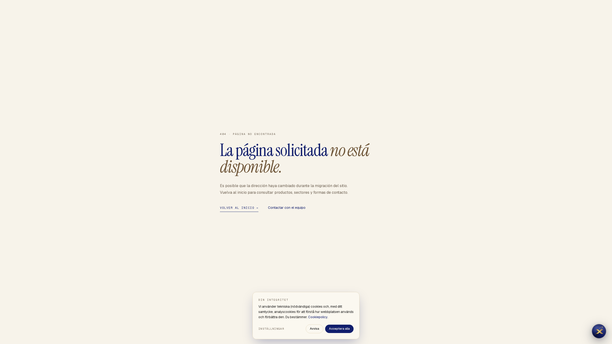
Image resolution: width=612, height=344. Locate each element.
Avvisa (314, 329)
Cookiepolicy (318, 317)
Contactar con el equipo (287, 207)
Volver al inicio (239, 208)
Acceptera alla (339, 329)
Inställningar (271, 328)
